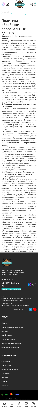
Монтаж (4, 323)
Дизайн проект (7, 335)
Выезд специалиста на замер (12, 327)
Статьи (4, 382)
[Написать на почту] (7, 4)
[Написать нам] (3, 4)
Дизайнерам (6, 365)
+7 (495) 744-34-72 (31, 4)
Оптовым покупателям (10, 369)
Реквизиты (6, 373)
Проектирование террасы (11, 343)
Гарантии (5, 386)
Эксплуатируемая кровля (10, 347)
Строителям (6, 361)
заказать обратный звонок (11, 289)
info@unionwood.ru (8, 279)
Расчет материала (8, 339)
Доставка (5, 331)
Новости (5, 377)
